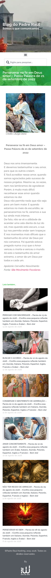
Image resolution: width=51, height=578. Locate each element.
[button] (25, 55)
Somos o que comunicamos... (22, 28)
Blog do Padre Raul (21, 24)
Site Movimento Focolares (26, 269)
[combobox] (25, 62)
